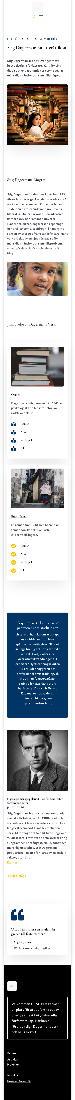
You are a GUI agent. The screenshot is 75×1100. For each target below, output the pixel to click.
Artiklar (12, 1059)
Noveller (13, 1065)
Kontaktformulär (19, 1081)
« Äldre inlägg (16, 876)
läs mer (12, 863)
